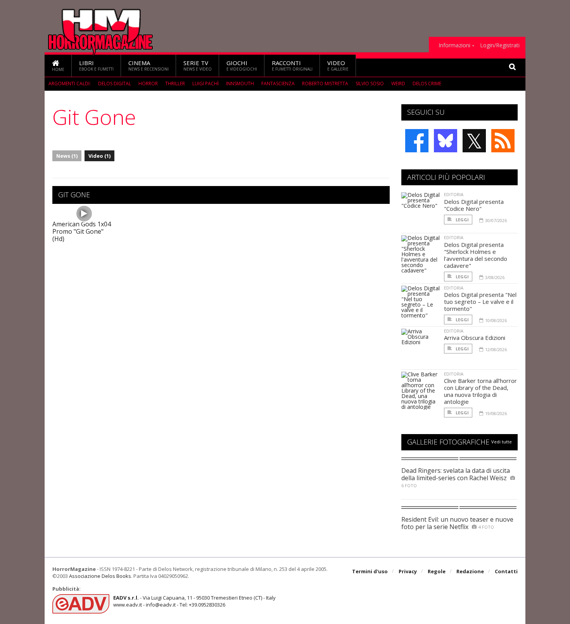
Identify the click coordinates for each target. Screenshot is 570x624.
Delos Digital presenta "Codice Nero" (474, 205)
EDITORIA (453, 194)
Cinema (148, 65)
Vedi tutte (501, 442)
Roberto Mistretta (325, 83)
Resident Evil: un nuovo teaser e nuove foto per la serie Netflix (457, 523)
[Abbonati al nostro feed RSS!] (503, 141)
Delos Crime (427, 83)
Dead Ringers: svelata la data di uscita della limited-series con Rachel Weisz (455, 474)
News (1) (67, 155)
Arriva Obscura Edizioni (474, 337)
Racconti (292, 65)
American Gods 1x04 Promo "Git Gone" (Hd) (81, 231)
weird (398, 83)
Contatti (506, 571)
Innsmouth (240, 83)
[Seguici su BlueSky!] (445, 141)
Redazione (470, 571)
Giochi (241, 65)
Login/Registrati (500, 45)
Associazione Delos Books (100, 575)
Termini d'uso (370, 571)
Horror (148, 83)
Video (338, 65)
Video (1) (99, 155)
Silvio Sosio (370, 83)
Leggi (461, 219)
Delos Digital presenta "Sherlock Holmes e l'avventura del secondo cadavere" (475, 255)
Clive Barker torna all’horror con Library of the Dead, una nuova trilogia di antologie (480, 391)
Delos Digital (114, 83)
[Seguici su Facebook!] (417, 141)
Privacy (408, 571)
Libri (96, 65)
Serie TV (197, 65)
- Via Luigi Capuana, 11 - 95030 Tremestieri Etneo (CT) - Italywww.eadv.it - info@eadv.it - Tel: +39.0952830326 (194, 601)
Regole (437, 571)
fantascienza (278, 83)
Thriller (175, 83)
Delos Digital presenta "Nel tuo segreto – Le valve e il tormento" (480, 301)
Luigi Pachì (205, 83)
